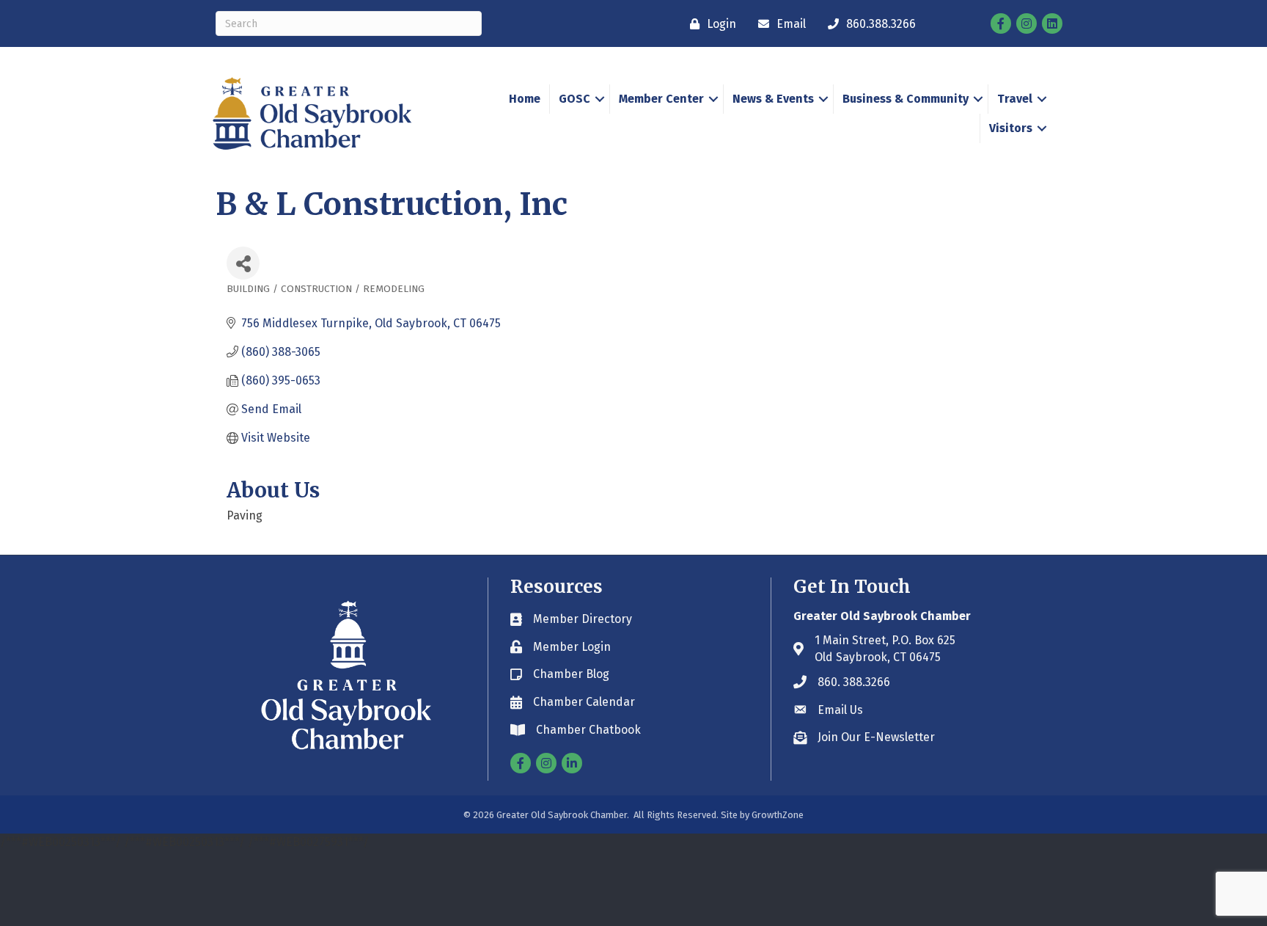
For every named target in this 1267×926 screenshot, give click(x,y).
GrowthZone (778, 814)
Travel (1014, 99)
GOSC (574, 99)
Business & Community (905, 99)
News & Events (773, 99)
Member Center (661, 99)
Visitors (1010, 128)
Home (524, 99)
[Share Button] (243, 263)
